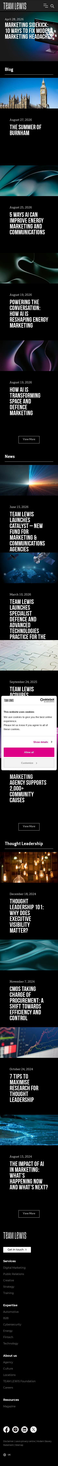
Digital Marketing (14, 1267)
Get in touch (16, 1249)
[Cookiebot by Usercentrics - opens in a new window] (41, 700)
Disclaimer (8, 1441)
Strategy (8, 1286)
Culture (8, 1368)
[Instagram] (15, 1429)
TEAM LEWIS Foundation (19, 1381)
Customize (27, 762)
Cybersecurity (12, 1324)
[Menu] (45, 5)
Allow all (29, 752)
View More (29, 439)
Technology (10, 1343)
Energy (8, 1330)
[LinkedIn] (24, 1429)
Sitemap (19, 1445)
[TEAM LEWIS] (14, 6)
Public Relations (13, 1274)
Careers (8, 1387)
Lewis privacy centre (25, 1441)
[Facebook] (6, 1429)
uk (9, 1455)
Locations (9, 1374)
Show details (40, 741)
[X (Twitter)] (33, 1429)
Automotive (11, 1311)
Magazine (9, 1406)
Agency (8, 1362)
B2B (6, 1318)
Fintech (8, 1337)
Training (8, 1293)
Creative (8, 1280)
